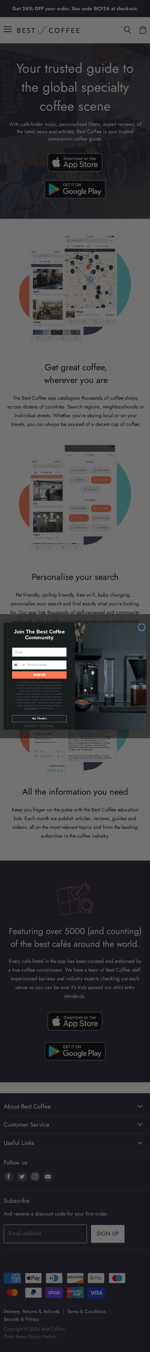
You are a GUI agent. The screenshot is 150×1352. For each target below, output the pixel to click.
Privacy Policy (30, 708)
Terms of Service (47, 725)
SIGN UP (39, 674)
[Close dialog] (141, 627)
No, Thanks (39, 718)
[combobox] (18, 664)
